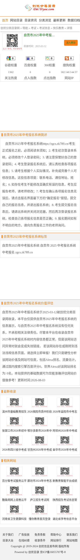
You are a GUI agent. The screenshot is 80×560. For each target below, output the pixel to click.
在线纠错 (24, 540)
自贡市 (45, 245)
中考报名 (8, 252)
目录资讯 (30, 20)
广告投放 (24, 534)
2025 (53, 245)
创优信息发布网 (48, 546)
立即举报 (42, 353)
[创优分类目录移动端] (40, 8)
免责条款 (40, 534)
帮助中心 (55, 534)
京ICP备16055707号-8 (53, 552)
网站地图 (72, 540)
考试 (33, 28)
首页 (5, 20)
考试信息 (44, 28)
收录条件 (40, 540)
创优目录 (33, 552)
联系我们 (72, 534)
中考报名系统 (66, 245)
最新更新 (59, 20)
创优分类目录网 (10, 28)
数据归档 (74, 20)
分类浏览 (45, 20)
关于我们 (8, 534)
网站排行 (55, 540)
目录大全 (8, 540)
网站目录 (16, 20)
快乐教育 (58, 28)
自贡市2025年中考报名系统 (20, 245)
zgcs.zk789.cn (24, 252)
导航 (25, 28)
